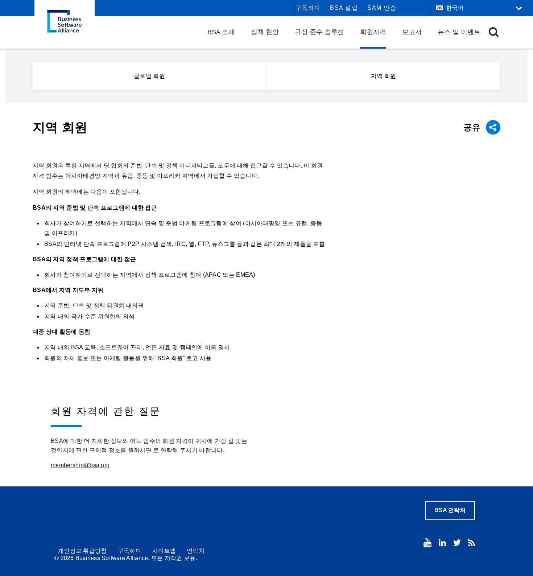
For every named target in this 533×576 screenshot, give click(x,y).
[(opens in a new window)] (427, 543)
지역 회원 (383, 76)
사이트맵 (164, 551)
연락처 (195, 551)
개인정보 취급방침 (82, 551)
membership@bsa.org (80, 465)
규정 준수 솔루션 (319, 32)
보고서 (412, 32)
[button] (494, 32)
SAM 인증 (381, 8)
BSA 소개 (221, 32)
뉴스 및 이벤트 (459, 32)
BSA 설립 (344, 8)
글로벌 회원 (149, 76)
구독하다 (308, 8)
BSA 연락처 (450, 510)
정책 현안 (265, 32)
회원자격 (373, 32)
